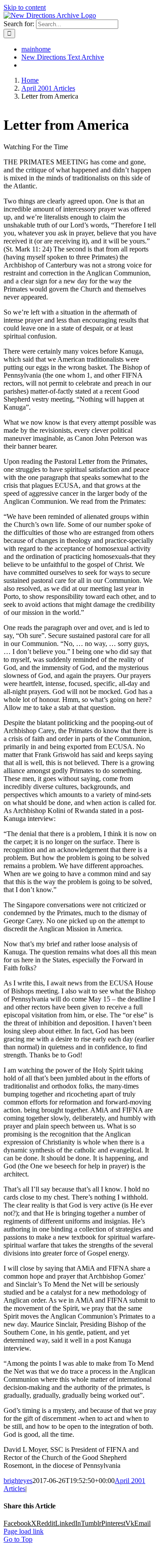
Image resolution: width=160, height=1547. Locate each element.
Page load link (24, 1531)
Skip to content (25, 7)
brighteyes (18, 1480)
